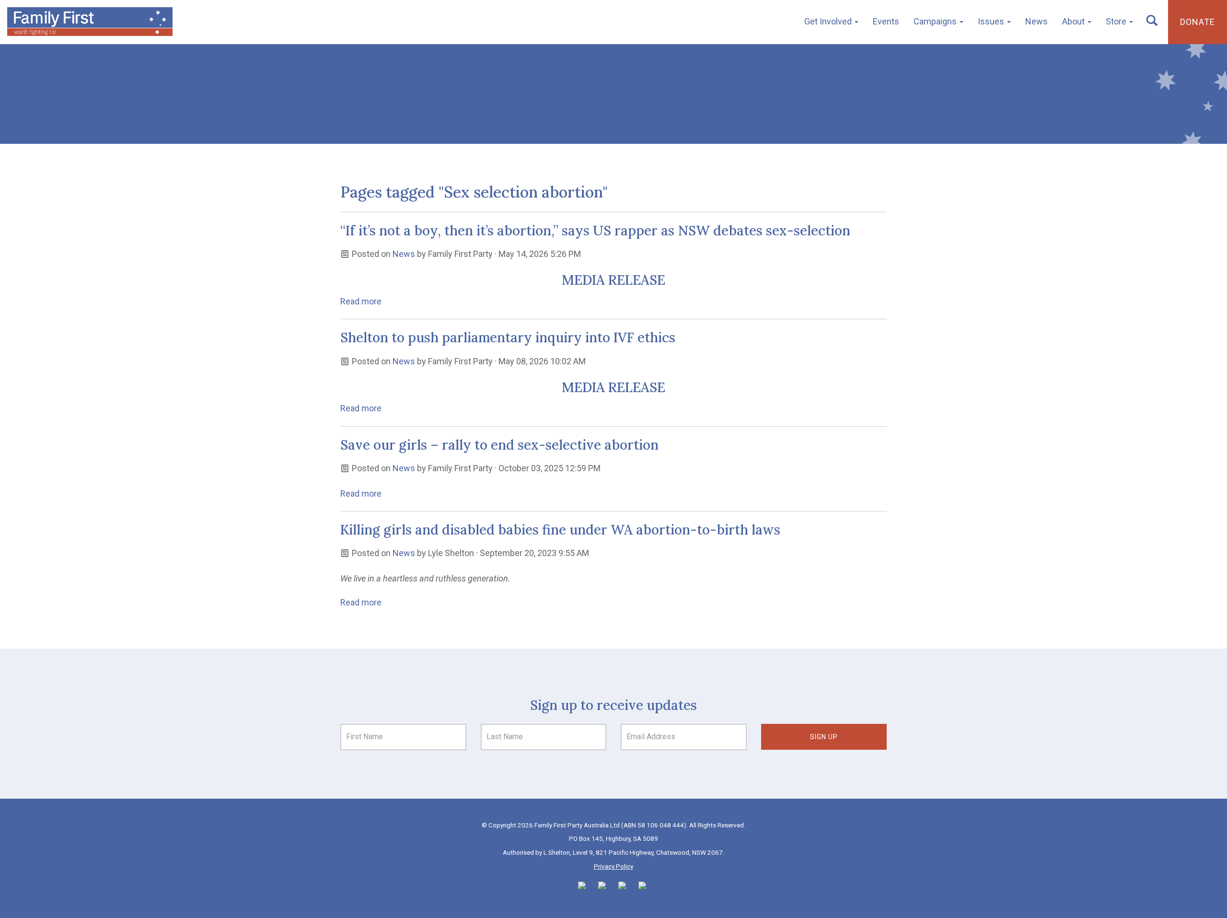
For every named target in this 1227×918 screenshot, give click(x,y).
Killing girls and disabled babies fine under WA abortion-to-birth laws (560, 529)
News (1036, 21)
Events (886, 21)
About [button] (1074, 21)
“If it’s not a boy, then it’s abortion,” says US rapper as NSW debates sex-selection (595, 230)
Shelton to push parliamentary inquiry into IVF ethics (507, 337)
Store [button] (1117, 21)
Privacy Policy (613, 866)
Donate (1197, 22)
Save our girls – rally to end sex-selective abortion (499, 444)
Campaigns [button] (936, 21)
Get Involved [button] (829, 21)
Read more (361, 301)
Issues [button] (992, 21)
